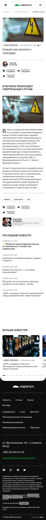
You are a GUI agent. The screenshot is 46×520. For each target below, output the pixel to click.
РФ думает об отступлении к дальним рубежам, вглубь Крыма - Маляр (20, 282)
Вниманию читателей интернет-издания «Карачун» (21, 259)
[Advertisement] (23, 311)
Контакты (34, 412)
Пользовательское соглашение (17, 417)
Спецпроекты (8, 412)
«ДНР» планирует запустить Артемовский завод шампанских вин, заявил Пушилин (22, 294)
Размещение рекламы (12, 422)
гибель (7, 199)
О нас (22, 412)
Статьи (19, 400)
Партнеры (35, 427)
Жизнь (30, 400)
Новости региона (21, 12)
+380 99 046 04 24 (13, 452)
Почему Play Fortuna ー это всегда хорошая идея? (18, 271)
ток (28, 199)
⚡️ (20, 246)
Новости (6, 400)
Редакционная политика (13, 427)
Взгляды (6, 405)
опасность (18, 199)
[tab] (3, 375)
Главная (5, 12)
